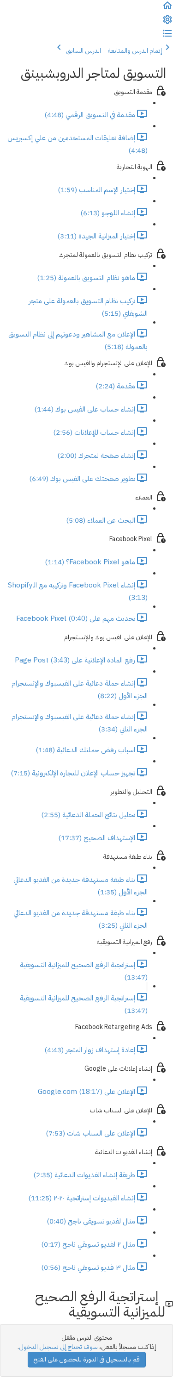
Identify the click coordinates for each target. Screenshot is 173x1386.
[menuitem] (167, 23)
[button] (167, 9)
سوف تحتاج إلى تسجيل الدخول (58, 1347)
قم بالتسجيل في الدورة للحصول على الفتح (87, 1359)
